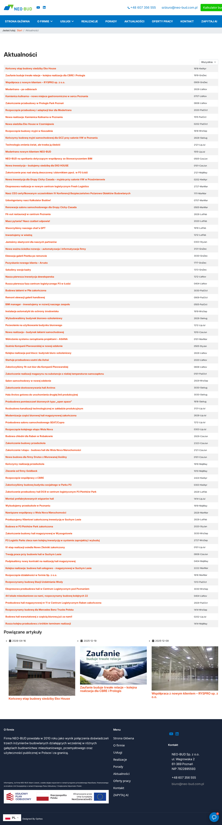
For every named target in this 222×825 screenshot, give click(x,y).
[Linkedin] (44, 7)
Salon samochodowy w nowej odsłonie (28, 380)
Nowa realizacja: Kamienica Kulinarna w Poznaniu (34, 117)
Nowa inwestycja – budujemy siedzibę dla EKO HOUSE (37, 165)
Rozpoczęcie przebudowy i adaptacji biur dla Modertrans (38, 110)
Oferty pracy (162, 21)
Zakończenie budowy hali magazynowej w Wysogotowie (38, 533)
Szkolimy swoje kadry (18, 269)
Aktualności (134, 21)
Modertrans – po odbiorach (21, 89)
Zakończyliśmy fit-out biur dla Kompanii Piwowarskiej (36, 366)
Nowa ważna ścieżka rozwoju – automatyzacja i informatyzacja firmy (45, 248)
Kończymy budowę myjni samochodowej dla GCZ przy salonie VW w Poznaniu (51, 137)
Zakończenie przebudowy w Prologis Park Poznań (34, 103)
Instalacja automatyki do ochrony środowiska (32, 311)
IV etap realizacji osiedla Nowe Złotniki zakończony (35, 547)
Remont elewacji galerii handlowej (25, 297)
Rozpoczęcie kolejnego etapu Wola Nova (29, 429)
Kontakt (187, 21)
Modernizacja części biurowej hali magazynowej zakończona (40, 415)
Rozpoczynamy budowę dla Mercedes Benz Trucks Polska (39, 609)
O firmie (43, 21)
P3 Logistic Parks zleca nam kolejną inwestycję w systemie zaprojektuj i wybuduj (52, 540)
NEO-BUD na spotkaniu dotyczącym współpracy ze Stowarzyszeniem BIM (48, 158)
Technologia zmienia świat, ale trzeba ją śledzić (32, 144)
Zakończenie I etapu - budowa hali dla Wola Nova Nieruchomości (43, 450)
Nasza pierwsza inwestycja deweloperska (29, 276)
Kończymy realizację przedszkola (24, 463)
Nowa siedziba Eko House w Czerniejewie (29, 123)
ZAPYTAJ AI (209, 21)
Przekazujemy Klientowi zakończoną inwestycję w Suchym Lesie (43, 519)
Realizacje (89, 21)
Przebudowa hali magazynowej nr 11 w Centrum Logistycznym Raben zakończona (53, 602)
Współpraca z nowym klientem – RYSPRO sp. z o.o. (35, 82)
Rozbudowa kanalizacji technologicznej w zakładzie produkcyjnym (44, 408)
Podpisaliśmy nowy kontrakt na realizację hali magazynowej (40, 561)
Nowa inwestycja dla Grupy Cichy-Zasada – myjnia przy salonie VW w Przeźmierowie (55, 179)
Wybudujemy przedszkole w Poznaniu (27, 505)
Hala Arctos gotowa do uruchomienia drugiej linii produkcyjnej (41, 394)
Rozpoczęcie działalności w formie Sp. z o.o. (31, 575)
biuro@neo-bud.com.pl (181, 7)
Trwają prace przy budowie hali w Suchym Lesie (33, 554)
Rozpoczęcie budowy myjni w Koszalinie (29, 130)
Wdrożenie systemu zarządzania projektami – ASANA (36, 339)
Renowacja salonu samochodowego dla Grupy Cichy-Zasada (41, 207)
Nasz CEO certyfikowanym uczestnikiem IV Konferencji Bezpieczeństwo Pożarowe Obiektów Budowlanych (67, 193)
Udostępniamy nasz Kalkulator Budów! (28, 200)
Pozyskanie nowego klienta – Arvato (26, 262)
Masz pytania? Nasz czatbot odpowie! (27, 221)
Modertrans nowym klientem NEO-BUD (28, 151)
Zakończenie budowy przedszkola (25, 443)
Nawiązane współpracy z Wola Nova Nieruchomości (35, 512)
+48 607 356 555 (143, 7)
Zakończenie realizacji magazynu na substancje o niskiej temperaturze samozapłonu (54, 373)
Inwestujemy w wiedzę (18, 234)
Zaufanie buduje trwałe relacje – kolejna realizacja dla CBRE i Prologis (45, 75)
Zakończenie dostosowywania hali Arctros (30, 387)
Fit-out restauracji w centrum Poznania (28, 214)
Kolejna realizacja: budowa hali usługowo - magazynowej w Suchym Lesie (48, 568)
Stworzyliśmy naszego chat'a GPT (25, 228)
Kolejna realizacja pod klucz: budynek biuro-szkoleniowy (38, 352)
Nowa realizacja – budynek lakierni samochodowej (34, 332)
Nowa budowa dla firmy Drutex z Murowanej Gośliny (36, 456)
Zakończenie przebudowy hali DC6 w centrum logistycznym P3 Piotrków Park (50, 491)
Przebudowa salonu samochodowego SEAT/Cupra (34, 422)
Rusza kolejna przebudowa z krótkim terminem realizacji (38, 623)
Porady (111, 21)
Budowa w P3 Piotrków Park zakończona (29, 526)
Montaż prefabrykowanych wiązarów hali (29, 498)
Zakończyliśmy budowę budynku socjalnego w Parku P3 (38, 484)
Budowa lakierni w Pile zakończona (25, 290)
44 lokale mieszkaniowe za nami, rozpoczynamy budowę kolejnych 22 (46, 595)
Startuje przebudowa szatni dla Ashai (27, 359)
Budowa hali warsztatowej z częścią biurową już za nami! (38, 616)
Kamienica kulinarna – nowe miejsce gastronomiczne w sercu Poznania (46, 96)
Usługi (65, 21)
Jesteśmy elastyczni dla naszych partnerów (31, 241)
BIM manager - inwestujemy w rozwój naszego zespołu (37, 304)
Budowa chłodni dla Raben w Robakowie (29, 436)
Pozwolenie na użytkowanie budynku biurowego (33, 325)
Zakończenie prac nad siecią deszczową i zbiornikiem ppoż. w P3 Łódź (46, 172)
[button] (214, 817)
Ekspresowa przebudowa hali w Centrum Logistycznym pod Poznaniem (47, 588)
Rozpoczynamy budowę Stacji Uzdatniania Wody (34, 581)
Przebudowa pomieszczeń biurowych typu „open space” (38, 401)
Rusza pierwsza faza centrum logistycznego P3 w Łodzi (38, 283)
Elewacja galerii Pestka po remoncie (26, 255)
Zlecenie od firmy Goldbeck (21, 470)
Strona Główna (17, 21)
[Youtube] (38, 7)
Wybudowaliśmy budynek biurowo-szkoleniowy (33, 318)
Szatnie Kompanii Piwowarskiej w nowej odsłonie (34, 345)
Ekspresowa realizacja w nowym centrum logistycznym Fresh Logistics (47, 186)
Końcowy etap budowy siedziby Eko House (30, 68)
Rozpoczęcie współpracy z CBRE (24, 477)
